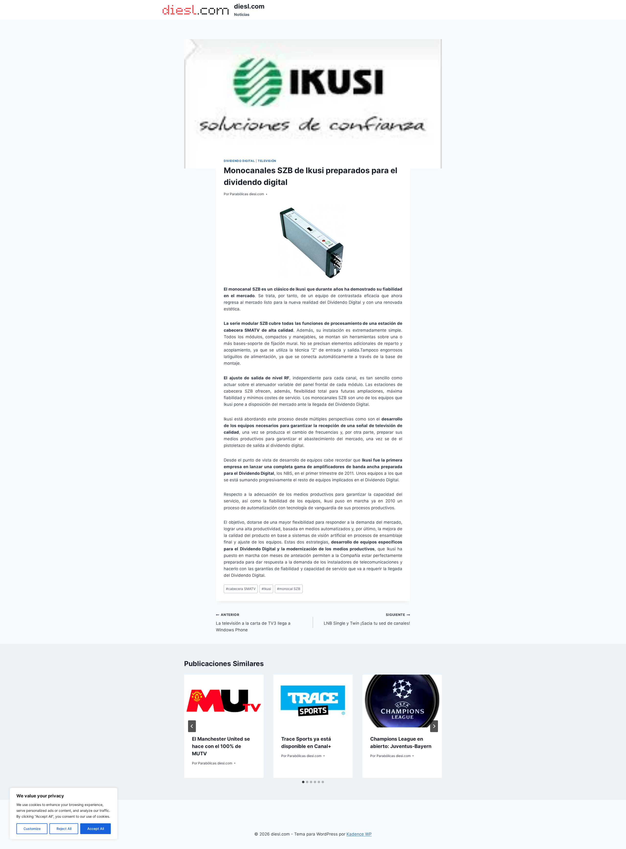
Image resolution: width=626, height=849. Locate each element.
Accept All (95, 828)
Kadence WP (359, 834)
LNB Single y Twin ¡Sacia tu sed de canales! (367, 619)
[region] (63, 813)
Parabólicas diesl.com (247, 194)
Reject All (63, 828)
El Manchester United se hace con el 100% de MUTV (221, 746)
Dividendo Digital (239, 161)
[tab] (303, 782)
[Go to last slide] (192, 726)
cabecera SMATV (241, 589)
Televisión (267, 161)
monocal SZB (288, 589)
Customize (32, 828)
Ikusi (266, 589)
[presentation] (224, 701)
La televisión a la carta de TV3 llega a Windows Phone (253, 622)
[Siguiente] (434, 726)
